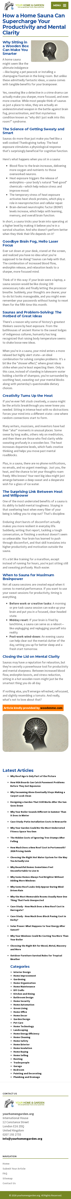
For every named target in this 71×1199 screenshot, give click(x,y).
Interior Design (22, 972)
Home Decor (20, 1015)
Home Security (21, 1001)
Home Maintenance (24, 986)
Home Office (20, 1011)
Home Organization (24, 982)
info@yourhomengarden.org (22, 1139)
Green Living (20, 1008)
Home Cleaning (21, 1037)
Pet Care (18, 1022)
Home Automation (23, 1004)
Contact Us (9, 1183)
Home (6, 1163)
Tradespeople (21, 1062)
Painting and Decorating (27, 1073)
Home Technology (23, 1026)
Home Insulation (22, 1048)
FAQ (5, 1173)
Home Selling (20, 1055)
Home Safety (20, 1040)
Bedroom (18, 1069)
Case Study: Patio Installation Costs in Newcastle (38, 821)
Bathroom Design (23, 997)
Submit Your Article (14, 1168)
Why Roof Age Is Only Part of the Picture (33, 776)
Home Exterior (21, 1044)
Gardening (19, 979)
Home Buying (20, 1051)
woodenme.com (51, 708)
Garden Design (21, 1019)
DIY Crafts (18, 990)
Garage (17, 1066)
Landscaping (20, 1030)
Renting (18, 1058)
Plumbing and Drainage (26, 1077)
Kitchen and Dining (24, 993)
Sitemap (8, 1178)
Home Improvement (24, 975)
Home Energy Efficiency (26, 1033)
